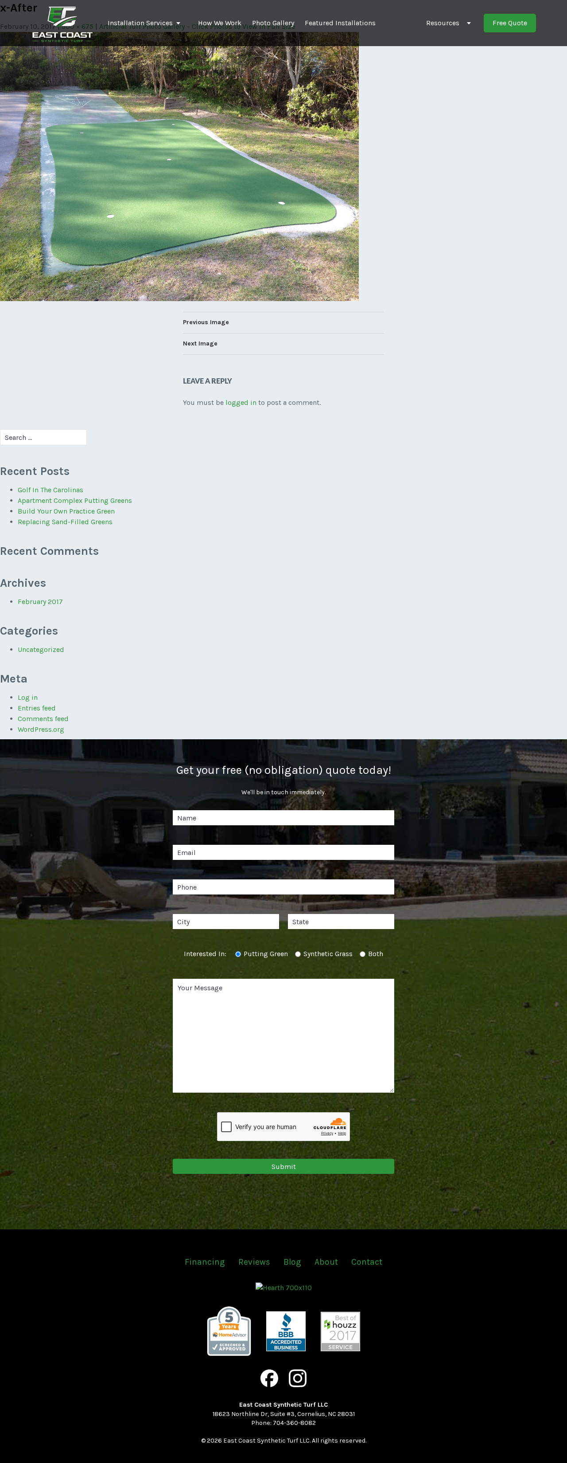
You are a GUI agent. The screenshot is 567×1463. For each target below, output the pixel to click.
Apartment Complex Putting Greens (75, 500)
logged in (240, 402)
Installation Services (140, 23)
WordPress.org (41, 729)
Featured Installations (340, 23)
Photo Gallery (273, 23)
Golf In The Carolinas (50, 490)
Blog (292, 1262)
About (326, 1262)
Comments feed (43, 718)
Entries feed (37, 708)
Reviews (254, 1262)
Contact (366, 1262)
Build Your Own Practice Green (66, 511)
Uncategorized (41, 649)
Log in (28, 697)
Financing (205, 1262)
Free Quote (510, 23)
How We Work (219, 23)
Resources (442, 23)
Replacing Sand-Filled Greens (65, 522)
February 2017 (40, 601)
